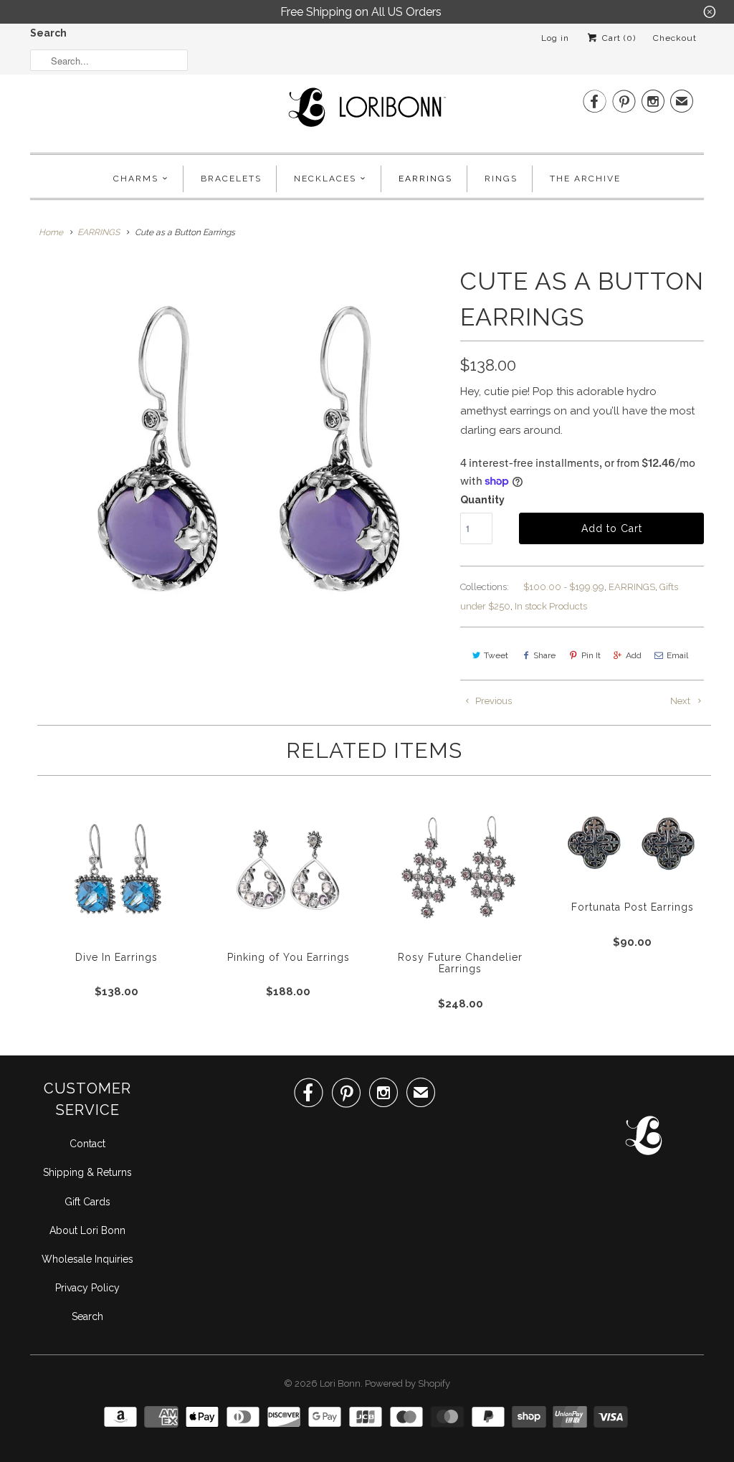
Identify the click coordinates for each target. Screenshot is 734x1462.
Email (677, 655)
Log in (555, 38)
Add (634, 655)
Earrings (425, 179)
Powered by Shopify (407, 1383)
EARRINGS (632, 587)
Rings (501, 179)
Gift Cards (87, 1201)
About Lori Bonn (87, 1230)
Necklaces (325, 179)
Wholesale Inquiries (87, 1259)
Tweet (496, 655)
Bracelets (231, 179)
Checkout (675, 38)
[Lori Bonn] (367, 111)
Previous (492, 701)
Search (48, 33)
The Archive (585, 179)
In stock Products (551, 606)
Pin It (591, 655)
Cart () (617, 38)
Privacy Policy (87, 1288)
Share (544, 655)
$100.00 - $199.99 (563, 587)
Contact (87, 1143)
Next (681, 701)
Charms (135, 179)
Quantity (482, 499)
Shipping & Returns (87, 1172)
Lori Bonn (340, 1383)
